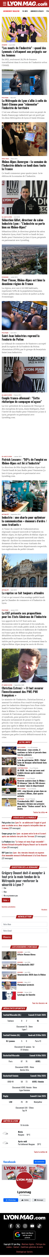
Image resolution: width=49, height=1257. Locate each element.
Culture (20, 758)
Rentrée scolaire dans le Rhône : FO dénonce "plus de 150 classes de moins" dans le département (31, 783)
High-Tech (5, 159)
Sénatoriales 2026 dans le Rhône (31, 974)
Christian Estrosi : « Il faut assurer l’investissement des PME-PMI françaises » (22, 691)
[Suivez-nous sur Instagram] (24, 1227)
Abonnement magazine (11, 11)
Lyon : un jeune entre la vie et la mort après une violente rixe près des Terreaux (24, 835)
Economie (5, 277)
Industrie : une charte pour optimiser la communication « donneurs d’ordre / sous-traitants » (24, 521)
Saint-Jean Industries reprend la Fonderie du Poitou (20, 337)
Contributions (22, 768)
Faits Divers (21, 747)
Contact (16, 1247)
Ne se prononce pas (10, 895)
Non (5, 891)
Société (4, 45)
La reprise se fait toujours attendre (23, 593)
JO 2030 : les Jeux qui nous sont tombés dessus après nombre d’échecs (30, 773)
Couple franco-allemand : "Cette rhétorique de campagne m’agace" (22, 400)
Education (20, 778)
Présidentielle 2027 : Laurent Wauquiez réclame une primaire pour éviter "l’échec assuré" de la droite (31, 805)
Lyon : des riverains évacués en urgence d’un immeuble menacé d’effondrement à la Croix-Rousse (24, 854)
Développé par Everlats (24, 1251)
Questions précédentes (8, 907)
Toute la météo (39, 1152)
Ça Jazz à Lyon (7, 217)
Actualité (5, 514)
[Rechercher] (45, 3)
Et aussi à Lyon (7, 685)
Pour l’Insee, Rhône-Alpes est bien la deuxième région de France (23, 282)
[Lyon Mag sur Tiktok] (38, 1227)
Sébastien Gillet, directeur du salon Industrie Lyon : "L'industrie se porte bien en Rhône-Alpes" (23, 223)
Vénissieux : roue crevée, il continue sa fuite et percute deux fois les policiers (31, 752)
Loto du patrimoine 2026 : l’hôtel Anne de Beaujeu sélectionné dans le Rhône (32, 763)
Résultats (44, 910)
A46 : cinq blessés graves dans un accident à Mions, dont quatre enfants (31, 793)
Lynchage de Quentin (26, 994)
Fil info (25, 11)
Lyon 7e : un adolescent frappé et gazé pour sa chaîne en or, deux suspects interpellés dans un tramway (24, 825)
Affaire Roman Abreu (26, 954)
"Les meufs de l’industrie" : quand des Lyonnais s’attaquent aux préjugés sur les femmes (24, 51)
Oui (4, 888)
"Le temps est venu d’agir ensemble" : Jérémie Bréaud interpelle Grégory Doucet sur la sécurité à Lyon (24, 844)
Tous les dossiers (38, 1003)
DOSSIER (20, 952)
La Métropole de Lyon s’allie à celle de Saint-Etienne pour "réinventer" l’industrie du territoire (24, 104)
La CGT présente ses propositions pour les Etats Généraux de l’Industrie (24, 615)
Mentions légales (28, 1244)
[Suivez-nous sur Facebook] (24, 1181)
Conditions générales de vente (32, 1247)
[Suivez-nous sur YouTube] (31, 1227)
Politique (5, 97)
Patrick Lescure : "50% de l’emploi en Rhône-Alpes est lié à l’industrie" (24, 461)
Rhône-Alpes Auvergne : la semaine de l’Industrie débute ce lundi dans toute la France (24, 165)
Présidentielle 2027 (25, 964)
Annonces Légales (37, 11)
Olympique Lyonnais (25, 984)
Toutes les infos (39, 812)
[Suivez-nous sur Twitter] (17, 1227)
